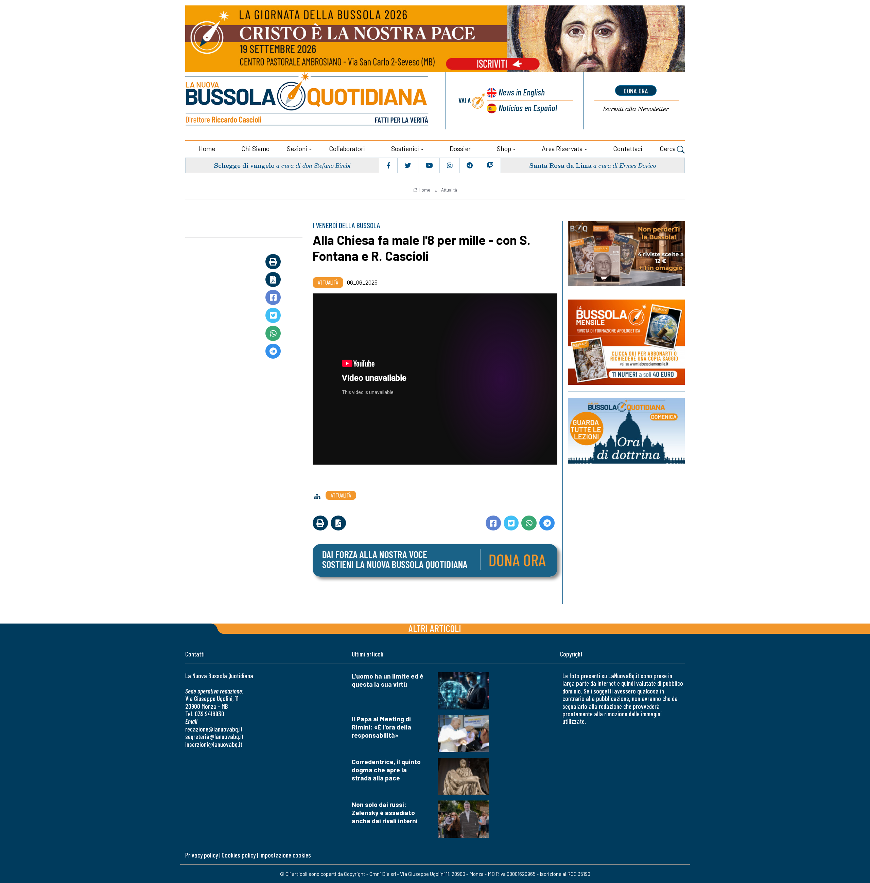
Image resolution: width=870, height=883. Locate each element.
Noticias (528, 107)
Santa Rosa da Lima (560, 165)
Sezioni (297, 148)
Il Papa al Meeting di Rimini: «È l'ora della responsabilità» (381, 727)
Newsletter (636, 108)
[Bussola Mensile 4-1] (626, 253)
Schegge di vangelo (244, 165)
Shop (504, 148)
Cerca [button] (668, 148)
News (522, 92)
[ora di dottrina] (626, 431)
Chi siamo (255, 148)
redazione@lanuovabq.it (214, 729)
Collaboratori (347, 148)
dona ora (636, 91)
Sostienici (405, 148)
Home (206, 148)
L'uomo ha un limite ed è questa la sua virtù (387, 680)
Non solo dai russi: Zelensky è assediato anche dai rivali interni (385, 812)
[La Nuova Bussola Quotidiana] (307, 100)
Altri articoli (434, 628)
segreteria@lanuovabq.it (214, 736)
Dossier (460, 148)
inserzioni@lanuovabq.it (213, 744)
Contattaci (627, 148)
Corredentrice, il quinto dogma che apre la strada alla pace (386, 770)
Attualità (449, 190)
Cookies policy (239, 855)
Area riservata (562, 148)
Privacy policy (201, 855)
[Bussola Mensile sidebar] (626, 342)
